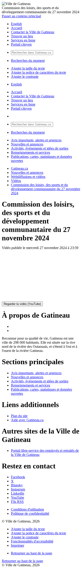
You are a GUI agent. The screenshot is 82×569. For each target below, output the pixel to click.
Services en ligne (23, 40)
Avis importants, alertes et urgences (36, 140)
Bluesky (17, 485)
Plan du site (19, 416)
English (16, 24)
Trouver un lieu (22, 36)
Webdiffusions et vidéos (28, 177)
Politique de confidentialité (30, 513)
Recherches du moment (28, 60)
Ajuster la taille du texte (28, 68)
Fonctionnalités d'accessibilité (32, 541)
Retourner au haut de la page (31, 553)
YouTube (17, 497)
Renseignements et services (30, 152)
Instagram (18, 489)
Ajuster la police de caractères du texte (38, 72)
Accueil (16, 28)
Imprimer (17, 545)
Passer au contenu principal (21, 16)
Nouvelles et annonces (27, 144)
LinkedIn (17, 493)
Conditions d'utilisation (27, 509)
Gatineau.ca (19, 168)
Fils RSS (17, 502)
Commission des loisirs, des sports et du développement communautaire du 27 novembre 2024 (45, 189)
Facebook (18, 477)
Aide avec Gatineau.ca (27, 420)
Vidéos (16, 181)
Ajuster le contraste (24, 76)
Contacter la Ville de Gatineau (32, 32)
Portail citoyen (21, 44)
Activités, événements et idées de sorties (39, 148)
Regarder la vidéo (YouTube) (22, 304)
